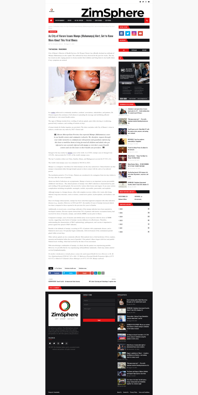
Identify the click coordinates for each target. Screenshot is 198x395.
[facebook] (140, 2)
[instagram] (146, 2)
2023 (134, 220)
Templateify (56, 392)
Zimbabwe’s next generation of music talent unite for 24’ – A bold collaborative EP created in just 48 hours (138, 111)
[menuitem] (51, 20)
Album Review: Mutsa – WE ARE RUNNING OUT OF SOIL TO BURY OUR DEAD (138, 165)
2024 (135, 217)
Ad (124, 50)
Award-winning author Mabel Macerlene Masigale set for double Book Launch (137, 301)
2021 (134, 228)
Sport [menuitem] (70, 20)
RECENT (144, 50)
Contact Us (125, 392)
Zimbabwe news (58, 26)
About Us (119, 392)
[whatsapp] (66, 343)
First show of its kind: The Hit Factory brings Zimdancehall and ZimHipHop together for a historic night (136, 382)
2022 (134, 224)
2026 (134, 209)
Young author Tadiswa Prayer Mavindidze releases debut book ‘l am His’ (137, 317)
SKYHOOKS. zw (138, 196)
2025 (134, 213)
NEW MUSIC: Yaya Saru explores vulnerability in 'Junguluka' (136, 140)
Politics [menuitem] (89, 20)
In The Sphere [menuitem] (79, 20)
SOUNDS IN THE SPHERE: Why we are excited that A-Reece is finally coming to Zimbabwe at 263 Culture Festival (138, 327)
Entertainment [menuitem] (59, 20)
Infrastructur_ (138, 199)
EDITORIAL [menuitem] (108, 20)
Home (50, 26)
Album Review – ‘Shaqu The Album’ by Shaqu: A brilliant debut (137, 157)
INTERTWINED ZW (123, 196)
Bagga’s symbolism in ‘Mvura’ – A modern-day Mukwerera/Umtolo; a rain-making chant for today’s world (138, 355)
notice (53, 112)
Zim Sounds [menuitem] (98, 20)
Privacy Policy (133, 392)
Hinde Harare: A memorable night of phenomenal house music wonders (136, 346)
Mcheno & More (123, 199)
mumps (70, 153)
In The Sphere (58, 268)
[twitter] (143, 2)
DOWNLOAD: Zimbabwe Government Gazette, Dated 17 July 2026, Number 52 (138, 183)
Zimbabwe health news (70, 268)
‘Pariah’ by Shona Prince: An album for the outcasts (138, 149)
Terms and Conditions (144, 392)
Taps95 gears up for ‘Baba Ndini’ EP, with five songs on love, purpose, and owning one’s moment (138, 131)
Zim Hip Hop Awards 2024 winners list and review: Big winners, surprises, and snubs (138, 174)
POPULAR (134, 50)
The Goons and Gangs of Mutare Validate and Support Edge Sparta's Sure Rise (137, 372)
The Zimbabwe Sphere (56, 44)
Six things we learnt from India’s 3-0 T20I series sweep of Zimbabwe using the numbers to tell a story (138, 337)
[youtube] (148, 2)
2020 (134, 232)
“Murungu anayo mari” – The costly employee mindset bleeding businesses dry (138, 121)
